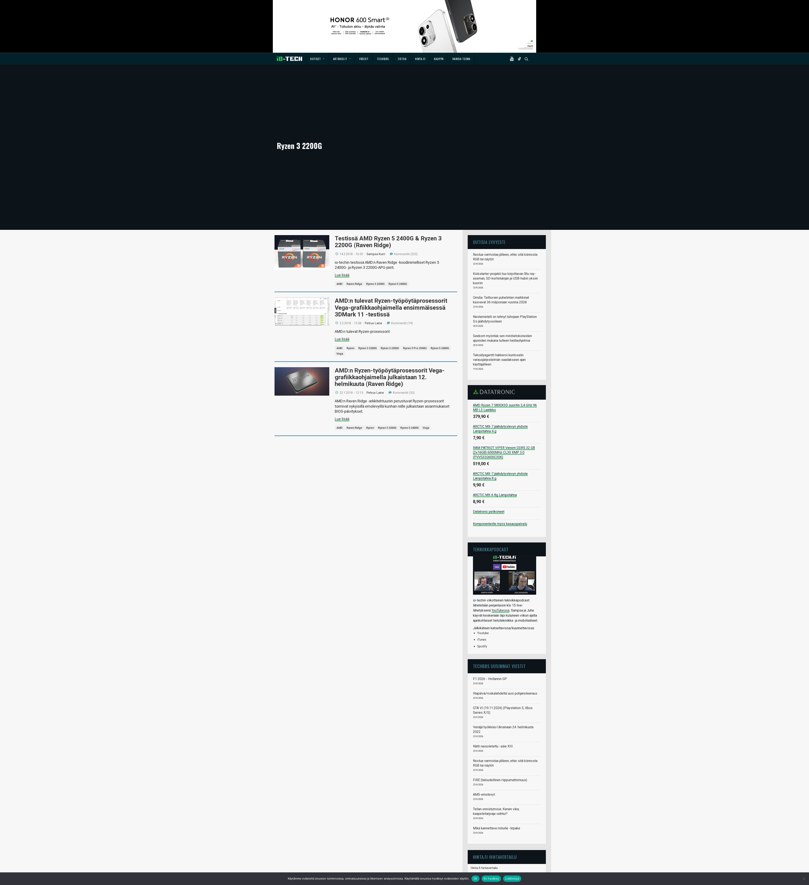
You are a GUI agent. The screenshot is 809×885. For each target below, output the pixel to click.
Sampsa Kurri (376, 254)
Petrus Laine (373, 323)
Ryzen (350, 348)
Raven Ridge (354, 283)
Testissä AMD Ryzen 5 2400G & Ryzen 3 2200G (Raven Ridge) (388, 242)
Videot (363, 58)
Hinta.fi (420, 58)
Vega (339, 353)
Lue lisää (342, 275)
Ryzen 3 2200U (390, 348)
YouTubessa (500, 610)
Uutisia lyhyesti (489, 242)
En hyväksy (491, 878)
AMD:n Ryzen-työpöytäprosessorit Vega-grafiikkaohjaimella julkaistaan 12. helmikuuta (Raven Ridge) (390, 377)
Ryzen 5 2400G (397, 283)
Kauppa (439, 58)
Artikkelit (340, 58)
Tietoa (402, 58)
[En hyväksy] (804, 879)
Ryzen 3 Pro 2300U (415, 348)
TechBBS (383, 58)
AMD (339, 283)
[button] (513, 59)
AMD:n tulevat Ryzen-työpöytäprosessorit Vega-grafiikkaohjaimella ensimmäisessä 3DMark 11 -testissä (391, 307)
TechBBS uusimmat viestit (499, 666)
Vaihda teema (461, 58)
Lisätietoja (512, 878)
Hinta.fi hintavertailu (484, 868)
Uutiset (315, 58)
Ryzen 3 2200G (375, 283)
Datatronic (495, 391)
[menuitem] (317, 59)
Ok (475, 878)
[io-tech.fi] (289, 59)
